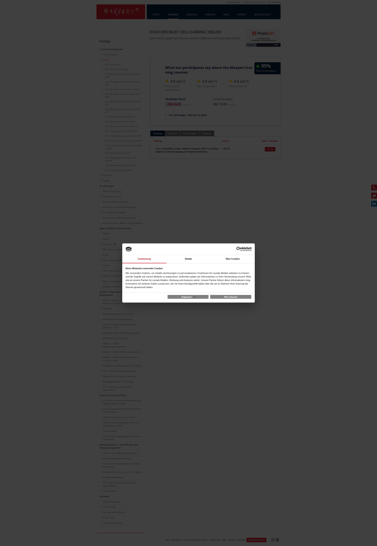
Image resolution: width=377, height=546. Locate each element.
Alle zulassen (231, 297)
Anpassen (186, 297)
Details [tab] (188, 259)
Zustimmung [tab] (144, 259)
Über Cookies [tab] (233, 259)
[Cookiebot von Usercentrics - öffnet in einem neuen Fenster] (239, 249)
